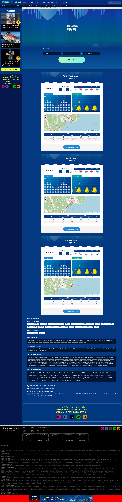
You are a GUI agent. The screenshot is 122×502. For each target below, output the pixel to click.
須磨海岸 (65, 486)
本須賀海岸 (42, 365)
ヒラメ (33, 372)
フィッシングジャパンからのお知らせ (44, 427)
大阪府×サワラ (57, 471)
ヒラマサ (45, 374)
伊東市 (51, 450)
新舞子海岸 (89, 362)
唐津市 (97, 480)
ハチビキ (68, 375)
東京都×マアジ (3, 470)
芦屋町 (79, 482)
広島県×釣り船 (88, 460)
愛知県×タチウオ (14, 471)
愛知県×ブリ (3, 471)
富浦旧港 (55, 363)
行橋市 (86, 482)
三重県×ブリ (19, 471)
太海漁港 (114, 454)
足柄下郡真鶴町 (47, 450)
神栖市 (100, 450)
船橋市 (52, 326)
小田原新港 (25, 454)
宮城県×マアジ (26, 468)
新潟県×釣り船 (93, 460)
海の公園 (86, 488)
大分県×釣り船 (94, 462)
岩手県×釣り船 (73, 462)
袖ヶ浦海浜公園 (79, 362)
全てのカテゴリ (37, 2)
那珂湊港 (104, 454)
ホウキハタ (30, 380)
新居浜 (6, 490)
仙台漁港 (19, 489)
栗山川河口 (43, 359)
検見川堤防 (58, 357)
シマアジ (79, 372)
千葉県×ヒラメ (109, 468)
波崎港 (9, 456)
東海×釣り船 (12, 459)
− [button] (45, 117)
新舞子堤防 (44, 363)
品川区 (85, 450)
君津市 (71, 326)
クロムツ (65, 372)
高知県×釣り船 (41, 462)
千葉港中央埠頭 (105, 363)
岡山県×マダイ (9, 472)
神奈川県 (42, 333)
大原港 (5, 454)
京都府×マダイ (46, 471)
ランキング (31, 2)
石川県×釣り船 (99, 462)
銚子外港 (89, 359)
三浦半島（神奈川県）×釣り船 (49, 459)
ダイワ (73, 5)
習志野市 (59, 326)
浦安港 (57, 362)
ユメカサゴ (95, 375)
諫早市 (25, 483)
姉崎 (79, 363)
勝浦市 (61, 323)
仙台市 (71, 482)
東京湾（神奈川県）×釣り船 (77, 459)
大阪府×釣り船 (99, 460)
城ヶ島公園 (63, 489)
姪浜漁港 (6, 456)
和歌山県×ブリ (94, 471)
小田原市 (27, 450)
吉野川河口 (45, 489)
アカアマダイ (62, 374)
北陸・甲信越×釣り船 (18, 459)
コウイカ (42, 380)
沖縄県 (85, 342)
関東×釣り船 (3, 459)
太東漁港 (75, 360)
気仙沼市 (103, 482)
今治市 (11, 482)
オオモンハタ (70, 378)
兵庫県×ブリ (67, 471)
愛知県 (85, 340)
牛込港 (53, 362)
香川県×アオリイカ (74, 472)
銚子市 (73, 323)
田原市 (58, 482)
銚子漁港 (101, 362)
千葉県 (63, 340)
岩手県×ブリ (16, 468)
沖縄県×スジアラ (95, 474)
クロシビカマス (108, 375)
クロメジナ (50, 378)
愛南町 (40, 482)
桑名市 (109, 482)
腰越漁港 (35, 454)
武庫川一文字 (52, 489)
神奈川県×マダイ (27, 470)
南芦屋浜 (97, 486)
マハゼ (89, 377)
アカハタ (94, 374)
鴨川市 (34, 326)
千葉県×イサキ (114, 468)
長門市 (50, 482)
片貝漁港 (40, 357)
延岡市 (66, 480)
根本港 (47, 365)
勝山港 (64, 362)
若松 (2, 488)
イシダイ (63, 375)
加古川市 (27, 483)
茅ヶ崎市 (117, 480)
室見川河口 (105, 488)
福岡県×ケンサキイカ (16, 474)
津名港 (26, 489)
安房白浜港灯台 (79, 365)
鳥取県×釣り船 (9, 462)
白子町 (97, 323)
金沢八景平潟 (82, 454)
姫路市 (37, 480)
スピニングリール (60, 5)
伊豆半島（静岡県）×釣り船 (99, 459)
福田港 (63, 486)
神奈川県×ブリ (33, 470)
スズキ (83, 372)
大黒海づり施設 (55, 488)
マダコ (71, 374)
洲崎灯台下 (108, 360)
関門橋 (63, 488)
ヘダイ (86, 378)
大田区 (98, 450)
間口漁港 (11, 454)
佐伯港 (10, 489)
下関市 (28, 480)
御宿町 (100, 349)
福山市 (94, 480)
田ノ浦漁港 (23, 489)
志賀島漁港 (88, 489)
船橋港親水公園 (31, 359)
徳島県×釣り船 (51, 462)
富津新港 (73, 362)
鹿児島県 (81, 342)
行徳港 (81, 359)
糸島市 (60, 450)
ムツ (70, 377)
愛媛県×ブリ (91, 472)
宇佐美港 (61, 454)
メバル (106, 374)
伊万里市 (8, 482)
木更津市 (36, 323)
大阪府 (95, 340)
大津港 (44, 486)
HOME (24, 2)
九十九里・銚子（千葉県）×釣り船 (7, 460)
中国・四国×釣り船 (25, 459)
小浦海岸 (42, 388)
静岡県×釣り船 (45, 460)
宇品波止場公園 (92, 489)
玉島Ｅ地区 (13, 488)
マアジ (40, 372)
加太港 (45, 454)
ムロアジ (91, 375)
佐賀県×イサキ (34, 474)
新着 (27, 2)
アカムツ (85, 377)
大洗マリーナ (9, 488)
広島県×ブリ (31, 472)
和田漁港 (49, 362)
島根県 (40, 342)
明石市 (54, 450)
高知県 (44, 342)
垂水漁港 (116, 488)
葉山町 (97, 482)
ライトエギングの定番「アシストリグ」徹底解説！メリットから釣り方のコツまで (10, 63)
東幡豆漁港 (14, 489)
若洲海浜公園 (3, 486)
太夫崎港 (73, 365)
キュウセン (91, 378)
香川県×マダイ (68, 472)
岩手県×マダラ (11, 468)
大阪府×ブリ (62, 471)
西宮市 (36, 483)
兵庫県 (99, 340)
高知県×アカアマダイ (109, 472)
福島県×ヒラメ (61, 468)
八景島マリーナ (34, 488)
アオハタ (45, 377)
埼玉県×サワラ (86, 468)
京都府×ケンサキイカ (36, 471)
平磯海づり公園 (112, 488)
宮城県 (44, 340)
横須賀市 (2, 450)
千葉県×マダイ (104, 468)
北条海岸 (83, 363)
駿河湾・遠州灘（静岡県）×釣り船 (88, 459)
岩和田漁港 (87, 363)
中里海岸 (30, 365)
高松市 (89, 482)
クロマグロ (62, 380)
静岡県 (88, 340)
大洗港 (111, 454)
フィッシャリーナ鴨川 (36, 363)
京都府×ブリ (42, 471)
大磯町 (45, 482)
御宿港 (34, 365)
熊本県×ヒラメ (63, 474)
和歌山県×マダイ (82, 471)
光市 (81, 482)
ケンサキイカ (85, 375)
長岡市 (116, 450)
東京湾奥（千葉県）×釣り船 (26, 460)
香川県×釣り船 (89, 462)
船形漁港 (35, 362)
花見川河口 (76, 359)
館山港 (71, 357)
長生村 (76, 326)
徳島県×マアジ (58, 472)
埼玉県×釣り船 (25, 462)
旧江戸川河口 (35, 357)
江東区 (80, 450)
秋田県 (40, 340)
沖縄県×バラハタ (107, 474)
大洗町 (23, 482)
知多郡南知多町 (69, 450)
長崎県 (65, 342)
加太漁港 (40, 486)
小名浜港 (33, 486)
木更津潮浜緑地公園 (87, 365)
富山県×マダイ (64, 470)
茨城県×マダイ (71, 468)
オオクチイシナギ (62, 378)
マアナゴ (36, 378)
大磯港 (29, 489)
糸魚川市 (11, 483)
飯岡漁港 (45, 357)
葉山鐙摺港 (108, 454)
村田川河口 (80, 360)
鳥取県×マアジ (107, 471)
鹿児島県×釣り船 (57, 462)
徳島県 (51, 342)
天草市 (111, 480)
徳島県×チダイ (63, 472)
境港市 (5, 451)
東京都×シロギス (15, 470)
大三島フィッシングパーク (102, 489)
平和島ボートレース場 (105, 486)
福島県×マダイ (55, 468)
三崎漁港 (72, 489)
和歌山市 (34, 450)
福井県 (81, 340)
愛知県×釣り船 (83, 460)
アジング (18, 5)
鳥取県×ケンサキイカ (100, 471)
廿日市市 (114, 482)
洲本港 (49, 489)
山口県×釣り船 (19, 462)
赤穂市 (6, 483)
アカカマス (39, 377)
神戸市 (52, 480)
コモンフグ (54, 377)
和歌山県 (104, 340)
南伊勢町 (20, 482)
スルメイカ (55, 372)
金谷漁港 (87, 357)
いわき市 (37, 482)
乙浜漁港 (30, 362)
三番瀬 (29, 357)
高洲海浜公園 (102, 357)
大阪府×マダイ (52, 471)
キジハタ (49, 377)
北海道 (29, 340)
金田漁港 (78, 454)
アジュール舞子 (48, 486)
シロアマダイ (102, 377)
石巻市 (47, 480)
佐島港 (53, 454)
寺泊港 (72, 454)
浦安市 (55, 323)
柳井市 (17, 483)
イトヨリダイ (40, 375)
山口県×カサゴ (48, 472)
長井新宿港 (87, 454)
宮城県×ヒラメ (21, 468)
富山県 (74, 340)
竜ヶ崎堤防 (44, 360)
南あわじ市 (45, 483)
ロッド (53, 5)
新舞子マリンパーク (81, 486)
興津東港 (64, 363)
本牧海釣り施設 (9, 486)
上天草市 (31, 482)
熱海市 (83, 450)
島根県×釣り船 (83, 462)
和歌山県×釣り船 (67, 460)
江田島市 (74, 480)
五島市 (28, 482)
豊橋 (16, 489)
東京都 (35, 333)
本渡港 (8, 489)
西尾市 (66, 482)
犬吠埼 (92, 363)
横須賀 (101, 488)
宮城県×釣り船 (114, 460)
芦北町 (34, 482)
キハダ (101, 378)
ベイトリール (67, 5)
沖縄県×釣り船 (104, 460)
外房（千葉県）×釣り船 (68, 459)
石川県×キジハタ (75, 470)
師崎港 (69, 488)
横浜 (18, 486)
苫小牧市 (2, 483)
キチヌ (112, 378)
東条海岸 (65, 365)
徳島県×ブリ (53, 472)
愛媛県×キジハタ (96, 472)
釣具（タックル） (47, 5)
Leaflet (88, 130)
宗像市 (6, 450)
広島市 (77, 450)
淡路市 (40, 480)
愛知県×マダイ (8, 471)
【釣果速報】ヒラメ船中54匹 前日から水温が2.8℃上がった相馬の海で (10, 27)
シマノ (77, 5)
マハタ (47, 372)
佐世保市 (107, 480)
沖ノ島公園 (71, 359)
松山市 (89, 480)
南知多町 (14, 482)
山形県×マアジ (43, 468)
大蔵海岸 (4, 488)
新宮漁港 (41, 489)
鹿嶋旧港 (14, 454)
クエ (79, 378)
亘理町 (53, 482)
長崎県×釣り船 (62, 462)
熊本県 (69, 342)
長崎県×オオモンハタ (51, 474)
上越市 (39, 483)
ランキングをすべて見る (11, 69)
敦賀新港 (98, 488)
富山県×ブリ (60, 470)
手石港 (47, 454)
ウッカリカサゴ (31, 374)
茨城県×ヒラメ (81, 468)
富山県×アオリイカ (54, 470)
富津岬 (52, 359)
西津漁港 (12, 456)
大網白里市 (89, 326)
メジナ (67, 374)
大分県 (73, 342)
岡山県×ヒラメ (14, 472)
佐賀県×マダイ (22, 474)
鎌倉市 (75, 450)
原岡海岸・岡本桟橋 (97, 365)
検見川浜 (68, 362)
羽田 (46, 488)
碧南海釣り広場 (22, 488)
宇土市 (22, 483)
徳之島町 (99, 482)
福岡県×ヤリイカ (9, 474)
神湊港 (2, 454)
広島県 (111, 340)
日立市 (22, 450)
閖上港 (60, 486)
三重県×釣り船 (3, 462)
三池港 (86, 486)
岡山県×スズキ (3, 472)
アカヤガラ (30, 375)
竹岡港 (91, 360)
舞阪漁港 (20, 486)
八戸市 (77, 482)
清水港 (69, 486)
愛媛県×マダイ (86, 472)
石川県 (77, 340)
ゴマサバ (60, 372)
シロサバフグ (80, 377)
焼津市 (48, 482)
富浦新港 (62, 359)
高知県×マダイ (115, 472)
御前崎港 (60, 488)
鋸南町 (47, 326)
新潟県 (70, 340)
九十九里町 (43, 323)
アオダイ (78, 380)
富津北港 (95, 360)
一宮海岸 (49, 360)
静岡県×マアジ (116, 470)
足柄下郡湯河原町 (90, 450)
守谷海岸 (45, 362)
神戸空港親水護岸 (33, 489)
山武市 (96, 326)
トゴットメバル (107, 378)
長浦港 (84, 359)
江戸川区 (94, 450)
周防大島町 (11, 480)
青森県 (33, 340)
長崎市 (14, 480)
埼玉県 (19, 446)
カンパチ (100, 372)
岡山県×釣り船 (30, 462)
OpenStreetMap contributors (95, 130)
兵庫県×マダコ (76, 471)
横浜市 (8, 450)
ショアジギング (30, 5)
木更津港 (63, 357)
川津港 (99, 363)
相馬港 (76, 486)
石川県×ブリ (70, 470)
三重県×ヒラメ (29, 471)
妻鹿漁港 (76, 489)
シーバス (8, 5)
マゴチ (49, 375)
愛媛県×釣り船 (35, 462)
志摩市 (68, 480)
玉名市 (8, 483)
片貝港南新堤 (105, 365)
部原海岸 (60, 365)
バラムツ (73, 380)
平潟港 (98, 454)
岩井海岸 (71, 360)
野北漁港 (114, 486)
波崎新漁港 (17, 488)
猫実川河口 (75, 363)
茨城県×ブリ (77, 468)
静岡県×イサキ (110, 470)
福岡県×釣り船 (50, 460)
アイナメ (47, 380)
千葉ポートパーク (51, 357)
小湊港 (60, 362)
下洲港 (104, 360)
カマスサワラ (68, 380)
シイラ (29, 377)
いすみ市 (110, 323)
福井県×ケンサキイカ (87, 470)
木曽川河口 (27, 488)
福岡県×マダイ (3, 474)
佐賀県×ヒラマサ (28, 474)
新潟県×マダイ (38, 470)
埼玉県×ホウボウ (98, 468)
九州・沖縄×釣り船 (32, 459)
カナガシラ (30, 378)
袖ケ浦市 (103, 323)
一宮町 (65, 326)
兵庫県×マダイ (71, 471)
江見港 (37, 365)
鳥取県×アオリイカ (113, 471)
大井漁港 (117, 454)
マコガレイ (65, 377)
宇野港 (30, 486)
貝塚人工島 (37, 486)
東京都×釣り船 (61, 460)
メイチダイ (98, 374)
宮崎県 (76, 342)
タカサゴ (75, 378)
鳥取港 (5, 489)
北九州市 (56, 450)
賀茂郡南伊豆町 (104, 450)
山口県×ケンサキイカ (42, 472)
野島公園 (57, 486)
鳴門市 (23, 480)
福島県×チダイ (66, 468)
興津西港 (34, 360)
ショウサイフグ (39, 374)
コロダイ (57, 380)
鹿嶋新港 (38, 454)
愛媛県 (55, 342)
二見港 (100, 486)
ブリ (51, 372)
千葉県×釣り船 (40, 460)
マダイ (29, 372)
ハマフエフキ (109, 377)
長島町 (105, 480)
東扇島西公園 (90, 486)
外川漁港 (105, 362)
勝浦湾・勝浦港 (108, 357)
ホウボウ (50, 374)
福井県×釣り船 (72, 460)
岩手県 (37, 340)
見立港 (95, 363)
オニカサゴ (105, 372)
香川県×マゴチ (80, 472)
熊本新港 (82, 489)
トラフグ (75, 374)
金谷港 (109, 362)
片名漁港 (2, 456)
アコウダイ (96, 378)
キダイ (45, 375)
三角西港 (59, 489)
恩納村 (69, 482)
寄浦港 (69, 365)
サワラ (96, 372)
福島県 (51, 340)
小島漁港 (69, 489)
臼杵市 (64, 482)
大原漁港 (49, 359)
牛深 (85, 489)
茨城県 (29, 333)
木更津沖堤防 (95, 362)
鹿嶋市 (17, 450)
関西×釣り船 (8, 459)
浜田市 (26, 482)
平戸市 (49, 480)
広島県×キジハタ (25, 472)
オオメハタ (51, 380)
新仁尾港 (109, 489)
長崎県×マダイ (39, 474)
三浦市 (11, 450)
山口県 (33, 342)
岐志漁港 (50, 454)
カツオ (97, 377)
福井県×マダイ (93, 470)
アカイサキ (55, 378)
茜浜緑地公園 (86, 360)
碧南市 (91, 482)
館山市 (49, 323)
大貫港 (66, 359)
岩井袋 (113, 362)
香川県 (47, 342)
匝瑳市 (82, 326)
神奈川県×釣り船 (34, 460)
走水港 (58, 454)
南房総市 (91, 323)
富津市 (29, 323)
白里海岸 (111, 363)
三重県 (92, 340)
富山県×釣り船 (68, 462)
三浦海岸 (94, 486)
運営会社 (32, 431)
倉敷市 (31, 483)
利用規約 (39, 428)
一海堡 (29, 363)
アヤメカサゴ (73, 375)
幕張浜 (29, 360)
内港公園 (112, 359)
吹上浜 (66, 489)
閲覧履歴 (48, 2)
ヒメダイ (83, 378)
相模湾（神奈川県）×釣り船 (59, 459)
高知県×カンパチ (102, 472)
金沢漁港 (18, 454)
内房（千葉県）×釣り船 (18, 460)
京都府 (107, 340)
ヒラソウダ (110, 374)
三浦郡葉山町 (112, 450)
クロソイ (40, 378)
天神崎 (83, 488)
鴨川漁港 (83, 357)
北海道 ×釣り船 (14, 462)
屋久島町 (117, 482)
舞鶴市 (84, 482)
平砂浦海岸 (39, 362)
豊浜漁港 (27, 486)
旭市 (29, 326)
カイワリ (58, 375)
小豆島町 (77, 480)
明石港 (56, 454)
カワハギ (92, 372)
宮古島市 (113, 480)
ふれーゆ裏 (40, 488)
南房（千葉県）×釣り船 (108, 459)
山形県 (47, 340)
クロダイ (80, 374)
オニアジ (83, 380)
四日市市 (80, 480)
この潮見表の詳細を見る (72, 147)
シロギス (89, 374)
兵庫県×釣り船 (77, 460)
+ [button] (45, 115)
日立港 (48, 488)
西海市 (94, 482)
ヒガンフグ (34, 377)
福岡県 (58, 342)
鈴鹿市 (61, 482)
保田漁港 (100, 359)
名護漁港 (66, 488)
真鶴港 (32, 454)
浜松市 (5, 480)
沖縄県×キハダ (101, 474)
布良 (53, 360)
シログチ (93, 377)
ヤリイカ (87, 372)
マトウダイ (101, 375)
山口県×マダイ (35, 472)
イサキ (37, 372)
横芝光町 (41, 326)
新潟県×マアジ (48, 470)
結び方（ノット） (38, 5)
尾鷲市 (20, 483)
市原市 (84, 323)
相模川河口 (118, 486)
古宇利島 (8, 490)
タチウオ (84, 374)
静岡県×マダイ (105, 470)
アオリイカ (79, 375)
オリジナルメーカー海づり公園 (61, 360)
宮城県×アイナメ (32, 468)
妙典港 (91, 357)
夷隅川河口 (38, 360)
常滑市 (86, 480)
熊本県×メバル (68, 474)
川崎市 (14, 483)
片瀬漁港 (112, 489)
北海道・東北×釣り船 (39, 459)
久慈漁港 (21, 454)
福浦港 (69, 454)
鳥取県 (37, 342)
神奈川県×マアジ (21, 470)
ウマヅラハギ (70, 372)
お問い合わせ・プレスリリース (43, 430)
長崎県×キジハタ (45, 474)
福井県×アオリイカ (99, 470)
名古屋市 (61, 480)
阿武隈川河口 (73, 488)
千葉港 (67, 357)
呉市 (63, 480)
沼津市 (40, 450)
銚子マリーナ (94, 359)
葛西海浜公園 (53, 486)
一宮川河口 (57, 359)
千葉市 (67, 323)
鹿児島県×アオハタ (89, 474)
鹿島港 (16, 486)
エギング (13, 5)
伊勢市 (5, 482)
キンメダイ (53, 375)
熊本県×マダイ (58, 474)
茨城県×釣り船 (56, 460)
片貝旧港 (90, 454)
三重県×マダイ (24, 471)
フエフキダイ (37, 380)
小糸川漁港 (50, 363)
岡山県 (29, 342)
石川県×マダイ (80, 470)
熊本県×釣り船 (46, 462)
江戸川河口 (38, 359)
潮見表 (52, 2)
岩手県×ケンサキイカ (5, 468)
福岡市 (65, 450)
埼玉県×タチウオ (92, 468)
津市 (102, 480)
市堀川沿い (94, 454)
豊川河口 (51, 488)
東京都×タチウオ (9, 470)
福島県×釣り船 (78, 462)
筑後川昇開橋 (94, 488)
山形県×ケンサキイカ (49, 468)
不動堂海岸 (69, 363)
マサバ (35, 375)
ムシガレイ (73, 377)
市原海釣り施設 (76, 357)
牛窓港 (108, 488)
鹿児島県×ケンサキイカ (82, 474)
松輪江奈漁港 (65, 454)
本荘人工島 (13, 490)
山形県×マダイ (37, 468)
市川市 (78, 323)
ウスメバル (60, 377)
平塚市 (119, 450)
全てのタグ (43, 2)
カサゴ (44, 372)
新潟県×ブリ (43, 470)
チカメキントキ (55, 374)
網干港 (97, 489)
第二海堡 (100, 360)
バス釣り (24, 5)
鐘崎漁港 (8, 454)
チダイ (75, 372)
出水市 (41, 483)
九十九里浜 (95, 357)
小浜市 (62, 450)
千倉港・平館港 (106, 359)
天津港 (84, 362)
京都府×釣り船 (109, 460)
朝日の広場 (55, 365)
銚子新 (50, 365)
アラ (103, 374)
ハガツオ (45, 378)
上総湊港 (60, 363)
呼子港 (31, 488)
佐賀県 (62, 342)
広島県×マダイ (19, 472)
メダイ (110, 372)
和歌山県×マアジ (89, 471)
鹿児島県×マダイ (74, 474)
